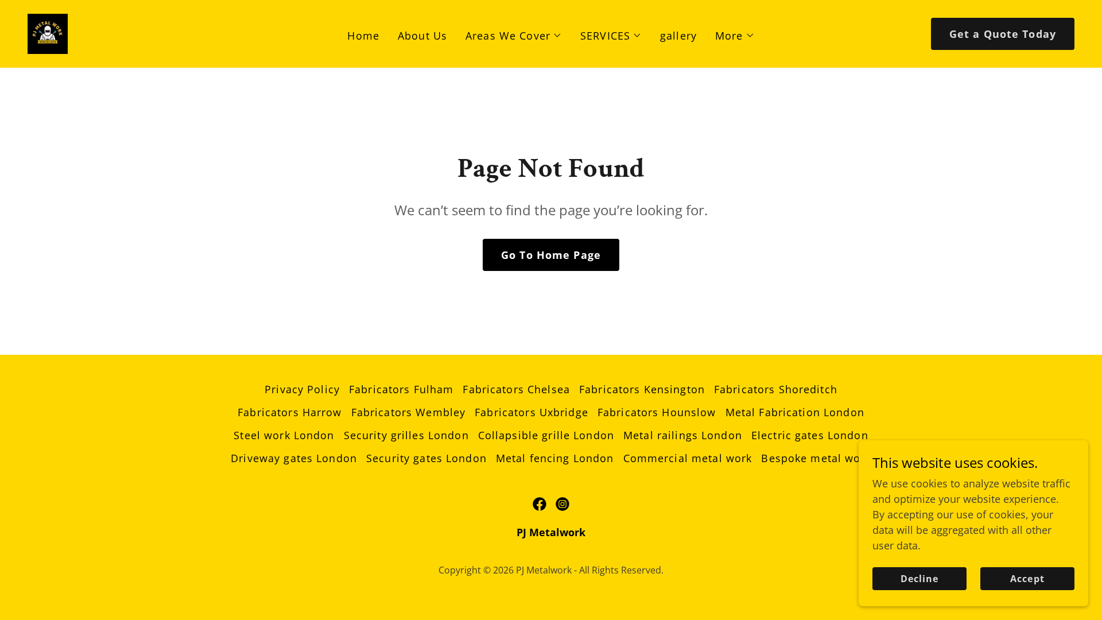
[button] (513, 35)
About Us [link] (422, 35)
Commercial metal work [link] (687, 458)
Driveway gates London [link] (294, 458)
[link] (48, 33)
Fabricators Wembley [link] (408, 412)
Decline (919, 578)
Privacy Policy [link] (302, 389)
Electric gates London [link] (809, 435)
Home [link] (363, 35)
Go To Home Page (551, 255)
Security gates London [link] (426, 458)
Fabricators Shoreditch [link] (775, 389)
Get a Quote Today (1002, 34)
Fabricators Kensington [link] (642, 389)
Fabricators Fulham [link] (401, 389)
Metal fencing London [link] (555, 458)
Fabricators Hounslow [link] (656, 412)
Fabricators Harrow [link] (290, 412)
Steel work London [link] (284, 435)
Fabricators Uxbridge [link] (531, 412)
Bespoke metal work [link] (816, 458)
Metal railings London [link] (682, 435)
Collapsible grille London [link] (546, 435)
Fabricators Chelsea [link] (516, 389)
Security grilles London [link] (406, 435)
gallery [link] (678, 35)
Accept (1027, 578)
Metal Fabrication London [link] (794, 412)
